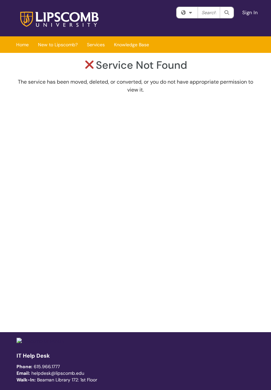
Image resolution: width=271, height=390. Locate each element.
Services (96, 45)
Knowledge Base (131, 45)
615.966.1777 (47, 367)
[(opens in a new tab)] (60, 20)
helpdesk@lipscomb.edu (57, 373)
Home (22, 45)
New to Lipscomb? (58, 45)
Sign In (250, 12)
